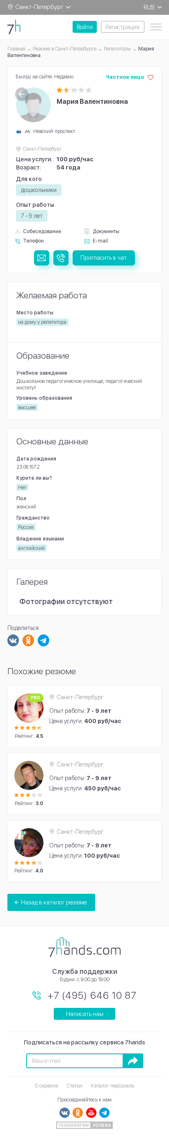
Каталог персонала (112, 1086)
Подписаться (133, 1060)
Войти (85, 26)
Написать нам (84, 1013)
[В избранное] (150, 77)
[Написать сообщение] (41, 258)
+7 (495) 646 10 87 (92, 995)
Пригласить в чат (103, 257)
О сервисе (46, 1086)
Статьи (74, 1086)
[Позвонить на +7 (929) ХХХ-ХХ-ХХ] (61, 258)
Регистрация (122, 26)
